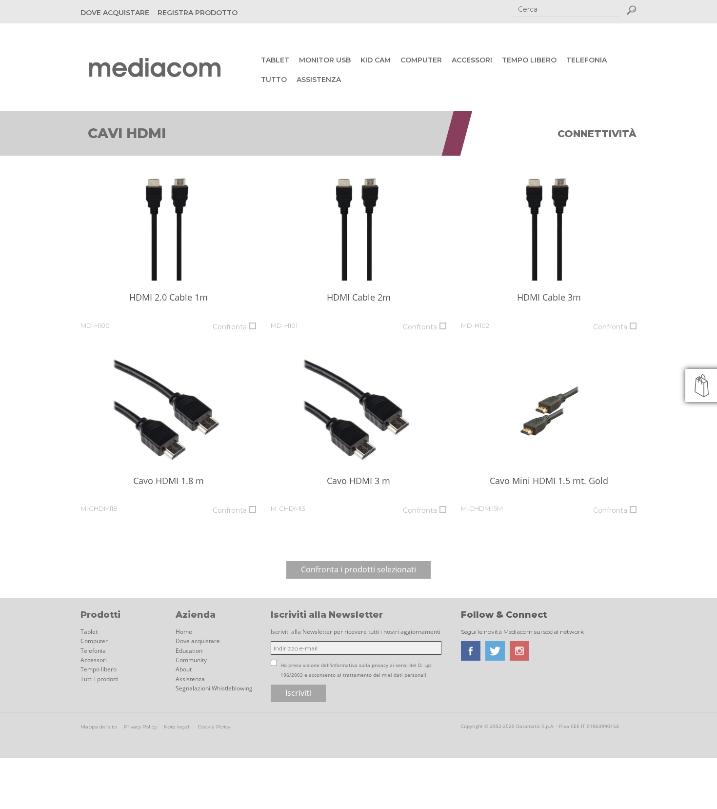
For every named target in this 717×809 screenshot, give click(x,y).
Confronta (230, 327)
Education (189, 651)
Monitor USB (325, 60)
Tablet (275, 60)
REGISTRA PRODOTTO (198, 12)
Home (184, 631)
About (184, 669)
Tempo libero (529, 60)
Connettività (597, 134)
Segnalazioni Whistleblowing (214, 688)
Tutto (274, 79)
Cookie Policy (214, 727)
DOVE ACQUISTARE (114, 12)
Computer (421, 60)
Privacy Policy (140, 727)
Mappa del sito (98, 727)
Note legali (177, 727)
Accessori (472, 60)
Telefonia (586, 60)
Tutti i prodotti (99, 679)
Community (191, 660)
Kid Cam (375, 60)
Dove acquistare (198, 641)
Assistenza (319, 79)
